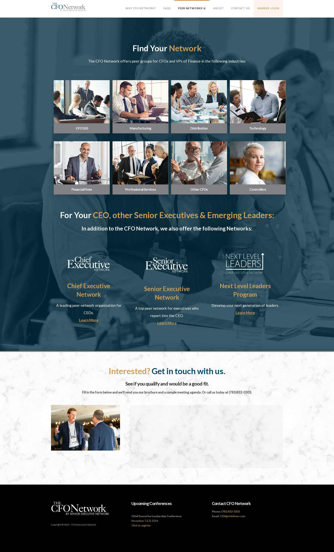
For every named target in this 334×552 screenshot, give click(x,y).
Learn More (88, 320)
